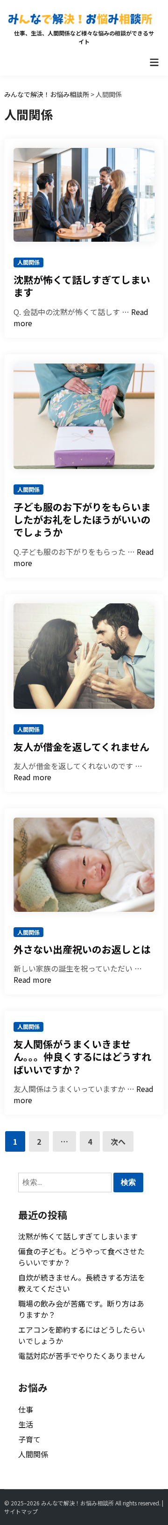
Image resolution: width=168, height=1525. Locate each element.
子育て (29, 1439)
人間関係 (28, 262)
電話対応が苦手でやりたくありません (81, 1355)
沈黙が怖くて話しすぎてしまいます (82, 286)
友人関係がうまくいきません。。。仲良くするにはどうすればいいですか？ (82, 1057)
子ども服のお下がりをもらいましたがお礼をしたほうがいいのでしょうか (82, 519)
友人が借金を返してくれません (81, 747)
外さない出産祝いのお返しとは (82, 949)
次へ (118, 1141)
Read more (32, 777)
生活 (25, 1424)
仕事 (25, 1409)
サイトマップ (21, 1511)
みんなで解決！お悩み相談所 (77, 1503)
